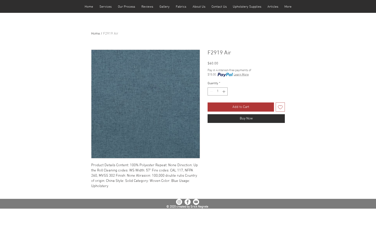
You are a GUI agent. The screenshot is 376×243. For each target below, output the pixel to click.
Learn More (241, 75)
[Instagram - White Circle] (179, 202)
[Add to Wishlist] (280, 107)
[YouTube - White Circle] (196, 202)
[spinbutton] (218, 91)
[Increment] (224, 91)
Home (95, 34)
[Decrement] (211, 91)
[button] (105, 6)
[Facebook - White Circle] (188, 202)
